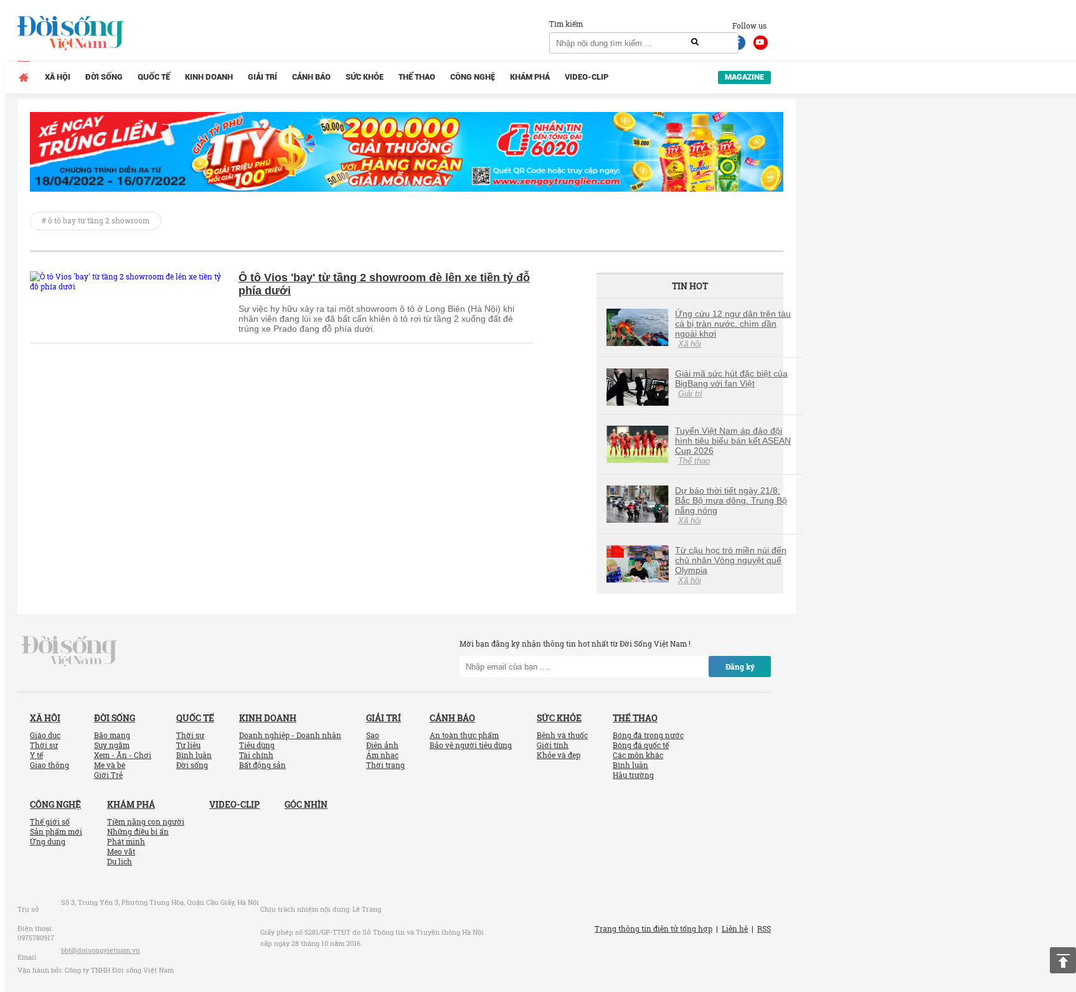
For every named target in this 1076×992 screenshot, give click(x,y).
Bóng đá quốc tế (641, 745)
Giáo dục (45, 735)
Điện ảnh (382, 745)
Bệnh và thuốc (562, 735)
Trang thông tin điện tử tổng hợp (653, 929)
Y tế (36, 755)
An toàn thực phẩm (464, 735)
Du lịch (119, 861)
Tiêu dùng (257, 745)
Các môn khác (638, 755)
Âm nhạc (382, 755)
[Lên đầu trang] (1063, 960)
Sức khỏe (365, 77)
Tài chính (256, 755)
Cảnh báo (311, 77)
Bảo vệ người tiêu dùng (471, 745)
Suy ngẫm (112, 745)
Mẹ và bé (109, 765)
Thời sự (44, 745)
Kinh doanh (209, 77)
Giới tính (553, 745)
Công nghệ (472, 77)
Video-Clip (586, 77)
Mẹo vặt (121, 851)
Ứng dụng (47, 841)
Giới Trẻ (108, 775)
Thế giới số (50, 821)
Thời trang (385, 765)
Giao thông (49, 765)
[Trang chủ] (23, 77)
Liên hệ (735, 929)
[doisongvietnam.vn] (69, 650)
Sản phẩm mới (56, 831)
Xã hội (57, 77)
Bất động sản (262, 765)
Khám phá (530, 77)
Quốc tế (154, 77)
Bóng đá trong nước (648, 735)
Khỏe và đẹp (558, 755)
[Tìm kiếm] (695, 42)
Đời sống (104, 77)
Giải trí (262, 77)
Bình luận (194, 755)
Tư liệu (188, 745)
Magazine (744, 77)
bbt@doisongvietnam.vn (100, 950)
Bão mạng (112, 735)
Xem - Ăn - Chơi (122, 755)
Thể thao (417, 77)
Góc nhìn (306, 804)
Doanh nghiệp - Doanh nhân (290, 735)
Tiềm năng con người (145, 821)
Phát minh (126, 841)
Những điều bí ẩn (138, 831)
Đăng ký (740, 666)
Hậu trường (633, 775)
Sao (372, 735)
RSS (764, 929)
